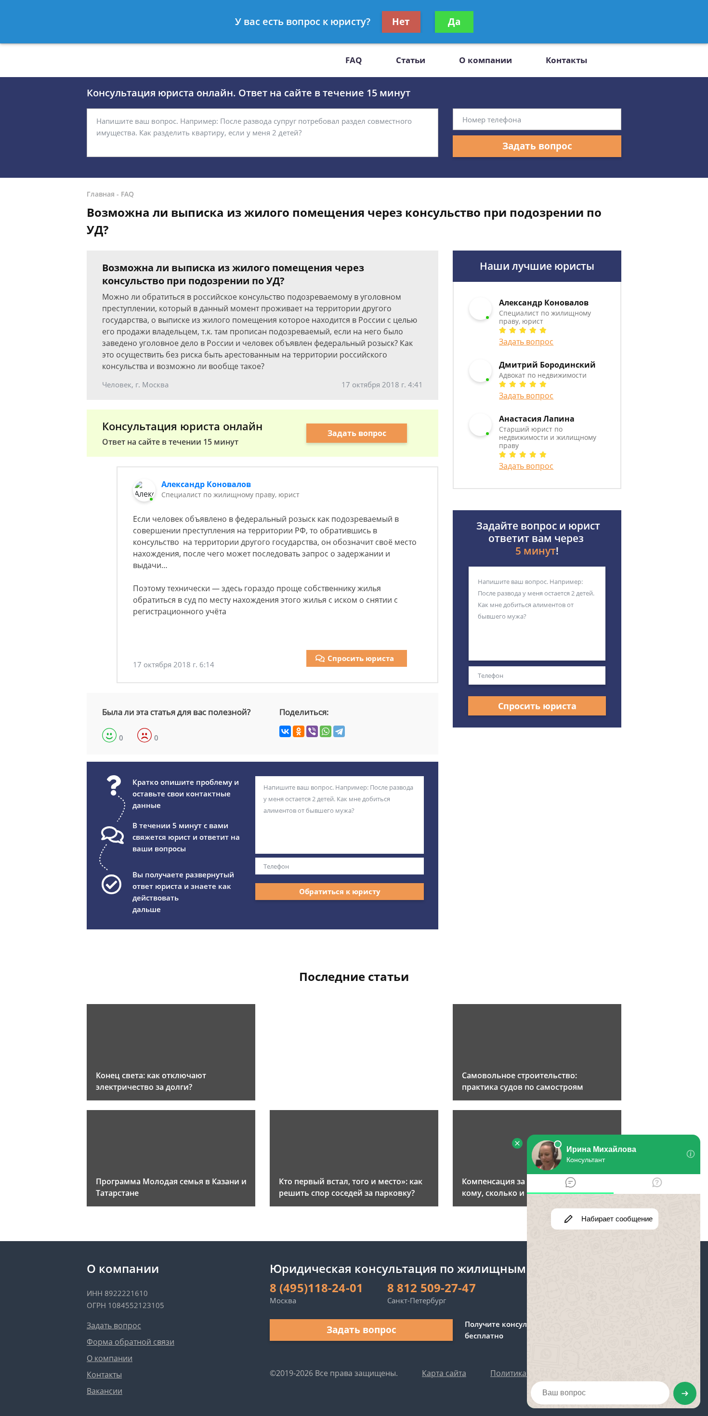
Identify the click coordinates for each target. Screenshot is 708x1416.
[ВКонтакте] (285, 731)
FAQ (353, 60)
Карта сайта (444, 1373)
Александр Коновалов (206, 484)
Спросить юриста (361, 658)
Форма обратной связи (130, 1342)
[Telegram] (339, 731)
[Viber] (312, 731)
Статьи (410, 60)
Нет (401, 21)
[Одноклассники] (298, 731)
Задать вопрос (537, 146)
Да (454, 21)
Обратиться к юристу (339, 891)
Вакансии (104, 1391)
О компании (485, 60)
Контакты (566, 60)
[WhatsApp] (325, 731)
